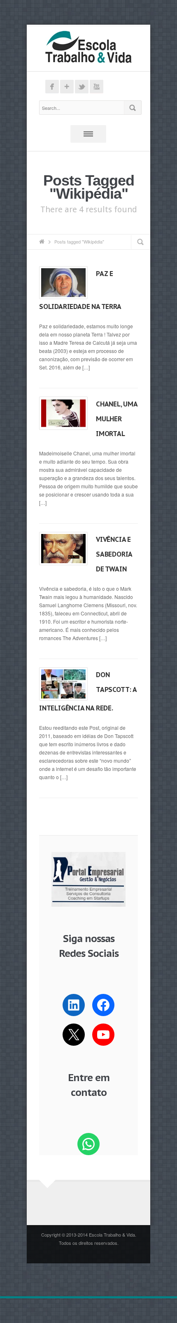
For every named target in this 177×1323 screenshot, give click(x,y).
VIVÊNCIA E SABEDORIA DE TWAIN (114, 554)
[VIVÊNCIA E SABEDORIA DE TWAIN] (63, 548)
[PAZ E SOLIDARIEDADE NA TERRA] (63, 282)
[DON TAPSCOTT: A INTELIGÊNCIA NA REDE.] (63, 683)
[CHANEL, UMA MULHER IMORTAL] (63, 413)
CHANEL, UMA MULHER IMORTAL (116, 419)
